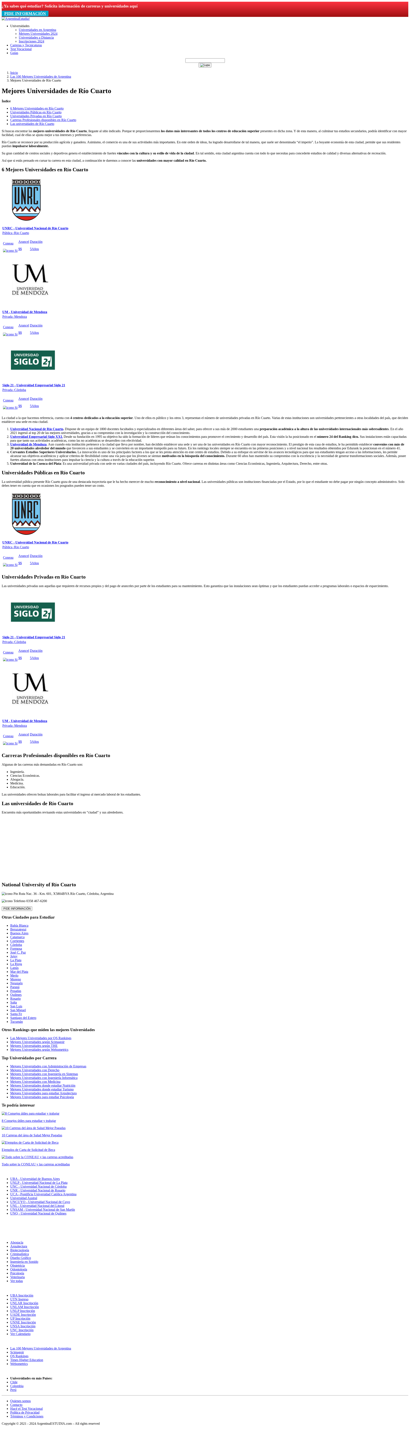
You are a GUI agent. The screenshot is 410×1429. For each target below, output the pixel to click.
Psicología (17, 1273)
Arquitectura (18, 1246)
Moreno (15, 979)
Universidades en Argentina (37, 30)
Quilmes (16, 995)
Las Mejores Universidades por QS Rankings (40, 1038)
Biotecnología (19, 1250)
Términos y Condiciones (26, 1416)
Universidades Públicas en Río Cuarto (36, 112)
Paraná (14, 987)
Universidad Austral (23, 1198)
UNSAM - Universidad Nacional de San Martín (42, 1209)
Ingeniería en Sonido (24, 1261)
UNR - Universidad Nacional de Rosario (37, 1190)
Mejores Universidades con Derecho (34, 1070)
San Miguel (18, 1010)
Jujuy (14, 956)
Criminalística (19, 1254)
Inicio (14, 73)
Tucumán (16, 1021)
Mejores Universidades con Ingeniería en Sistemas (44, 1074)
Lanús (14, 968)
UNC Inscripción (22, 1330)
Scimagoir (17, 1352)
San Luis (16, 1006)
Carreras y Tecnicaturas (26, 45)
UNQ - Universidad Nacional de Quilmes (38, 1213)
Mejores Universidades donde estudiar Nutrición (42, 1085)
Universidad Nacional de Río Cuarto (36, 429)
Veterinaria (17, 1277)
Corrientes (17, 941)
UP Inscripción (20, 1318)
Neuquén (16, 983)
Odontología (18, 1269)
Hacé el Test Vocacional (26, 1408)
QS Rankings (19, 1356)
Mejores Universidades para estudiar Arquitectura (43, 1093)
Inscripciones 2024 (31, 41)
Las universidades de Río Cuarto (32, 124)
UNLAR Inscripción (24, 1303)
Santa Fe (16, 1014)
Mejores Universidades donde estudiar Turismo (42, 1089)
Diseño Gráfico (20, 1258)
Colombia (16, 1386)
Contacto (16, 1405)
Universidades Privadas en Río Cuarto (36, 116)
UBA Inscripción (21, 1295)
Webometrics (19, 1364)
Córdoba (16, 945)
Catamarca (17, 937)
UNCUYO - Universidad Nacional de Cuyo (40, 1202)
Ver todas (16, 1281)
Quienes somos (20, 1401)
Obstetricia (17, 1265)
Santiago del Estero (23, 1018)
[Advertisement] (205, 848)
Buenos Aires (19, 933)
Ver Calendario (20, 1334)
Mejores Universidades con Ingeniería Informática (44, 1078)
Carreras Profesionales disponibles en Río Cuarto (43, 120)
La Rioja (16, 964)
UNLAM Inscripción (24, 1307)
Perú (13, 1390)
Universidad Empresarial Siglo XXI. (36, 436)
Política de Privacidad (25, 1412)
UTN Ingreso (19, 1299)
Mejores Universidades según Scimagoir (37, 1042)
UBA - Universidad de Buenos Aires (35, 1179)
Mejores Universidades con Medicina (35, 1081)
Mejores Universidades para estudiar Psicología (42, 1097)
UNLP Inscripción (22, 1311)
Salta (13, 1002)
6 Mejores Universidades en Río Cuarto (37, 108)
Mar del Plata (19, 971)
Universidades (19, 26)
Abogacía (16, 1242)
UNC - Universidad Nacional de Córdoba (38, 1186)
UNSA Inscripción (22, 1326)
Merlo (14, 975)
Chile (14, 1382)
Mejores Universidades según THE (34, 1046)
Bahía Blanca (19, 925)
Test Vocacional (21, 49)
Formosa (16, 948)
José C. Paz (18, 952)
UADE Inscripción (23, 1314)
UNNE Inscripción (23, 1322)
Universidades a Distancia (36, 37)
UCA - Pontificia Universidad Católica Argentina (43, 1194)
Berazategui (18, 929)
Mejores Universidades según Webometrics (39, 1049)
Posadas (15, 991)
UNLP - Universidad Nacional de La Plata (38, 1182)
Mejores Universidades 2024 (38, 33)
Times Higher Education (26, 1360)
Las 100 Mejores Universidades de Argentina (40, 76)
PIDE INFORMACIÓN (25, 13)
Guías (14, 53)
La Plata (15, 960)
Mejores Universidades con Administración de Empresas (48, 1066)
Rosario (15, 998)
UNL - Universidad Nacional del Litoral (37, 1206)
